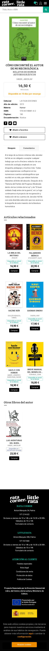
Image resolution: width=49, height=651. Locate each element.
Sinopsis (11, 148)
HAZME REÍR (14, 311)
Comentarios (29, 148)
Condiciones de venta (24, 572)
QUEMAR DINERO (35, 311)
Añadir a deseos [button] (19, 137)
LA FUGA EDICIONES (28, 101)
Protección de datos (24, 575)
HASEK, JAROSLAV (24, 79)
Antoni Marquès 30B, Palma (24, 537)
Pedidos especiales (24, 564)
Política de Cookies (24, 579)
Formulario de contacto (24, 524)
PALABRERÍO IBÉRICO (35, 254)
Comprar (14, 271)
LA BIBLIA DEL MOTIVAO (14, 254)
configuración (24, 636)
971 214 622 (24, 514)
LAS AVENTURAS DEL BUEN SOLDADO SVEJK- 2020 (14, 441)
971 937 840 (24, 541)
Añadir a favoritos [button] (20, 130)
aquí (31, 633)
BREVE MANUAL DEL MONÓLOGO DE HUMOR (34, 370)
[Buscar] (46, 10)
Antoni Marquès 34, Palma (24, 510)
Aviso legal (24, 568)
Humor (23, 108)
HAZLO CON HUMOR (14, 371)
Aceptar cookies (24, 644)
